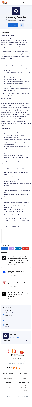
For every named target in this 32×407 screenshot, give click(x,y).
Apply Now (13, 25)
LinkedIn (19, 248)
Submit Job (24, 378)
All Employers (24, 375)
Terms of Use (24, 387)
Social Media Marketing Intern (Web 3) (16, 272)
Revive (13, 334)
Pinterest (26, 248)
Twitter (11, 248)
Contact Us (8, 387)
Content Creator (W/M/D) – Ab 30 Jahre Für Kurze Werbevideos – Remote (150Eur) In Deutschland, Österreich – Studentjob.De (18, 259)
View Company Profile (15, 337)
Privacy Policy (24, 390)
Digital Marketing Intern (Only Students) (16, 283)
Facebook (5, 248)
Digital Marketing (12, 20)
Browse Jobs (8, 375)
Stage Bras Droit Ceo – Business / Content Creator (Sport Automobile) (18, 294)
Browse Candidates (8, 378)
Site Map (24, 385)
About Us (8, 385)
